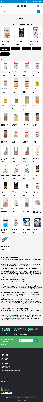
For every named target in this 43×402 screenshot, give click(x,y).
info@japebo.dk (7, 358)
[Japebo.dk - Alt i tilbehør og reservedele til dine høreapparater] (21, 6)
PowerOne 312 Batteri (4, 125)
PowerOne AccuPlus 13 (4, 210)
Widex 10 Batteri (37, 175)
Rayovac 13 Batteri (35, 125)
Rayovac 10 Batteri (25, 125)
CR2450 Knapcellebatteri (37, 230)
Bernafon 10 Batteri (14, 73)
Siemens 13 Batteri (14, 159)
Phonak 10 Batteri (37, 90)
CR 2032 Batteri (26, 229)
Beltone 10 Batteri (5, 72)
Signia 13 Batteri (5, 175)
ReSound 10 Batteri (14, 142)
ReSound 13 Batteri (25, 142)
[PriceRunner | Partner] (6, 392)
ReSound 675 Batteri (15, 230)
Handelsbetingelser (5, 377)
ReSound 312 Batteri (36, 142)
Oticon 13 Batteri (16, 90)
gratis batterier (12, 318)
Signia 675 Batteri (25, 176)
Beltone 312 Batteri (14, 210)
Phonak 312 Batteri (14, 108)
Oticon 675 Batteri (4, 230)
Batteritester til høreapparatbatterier (6, 247)
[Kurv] (41, 6)
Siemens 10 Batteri (4, 159)
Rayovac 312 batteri (4, 142)
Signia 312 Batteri (16, 175)
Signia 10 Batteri (37, 158)
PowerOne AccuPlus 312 (26, 210)
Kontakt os (3, 381)
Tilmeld (35, 340)
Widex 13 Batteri (5, 192)
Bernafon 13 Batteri (25, 73)
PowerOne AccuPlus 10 (14, 125)
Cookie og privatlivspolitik (6, 379)
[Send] (38, 11)
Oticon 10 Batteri (5, 90)
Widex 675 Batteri (25, 193)
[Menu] (1, 6)
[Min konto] (38, 6)
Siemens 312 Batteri (25, 159)
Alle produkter (3, 14)
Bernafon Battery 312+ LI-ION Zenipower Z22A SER (37, 211)
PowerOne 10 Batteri (26, 108)
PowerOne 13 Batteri (36, 108)
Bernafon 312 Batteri (34, 41)
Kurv (17, 398)
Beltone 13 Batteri (37, 192)
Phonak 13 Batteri (5, 107)
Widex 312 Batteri (20, 41)
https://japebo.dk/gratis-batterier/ (18, 319)
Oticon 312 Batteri (5, 41)
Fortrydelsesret (4, 383)
